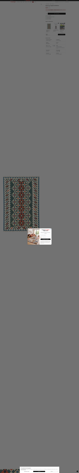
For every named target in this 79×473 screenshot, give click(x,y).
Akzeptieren (39, 471)
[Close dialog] (50, 229)
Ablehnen (52, 471)
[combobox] (41, 237)
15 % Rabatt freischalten (45, 239)
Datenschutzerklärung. (23, 469)
